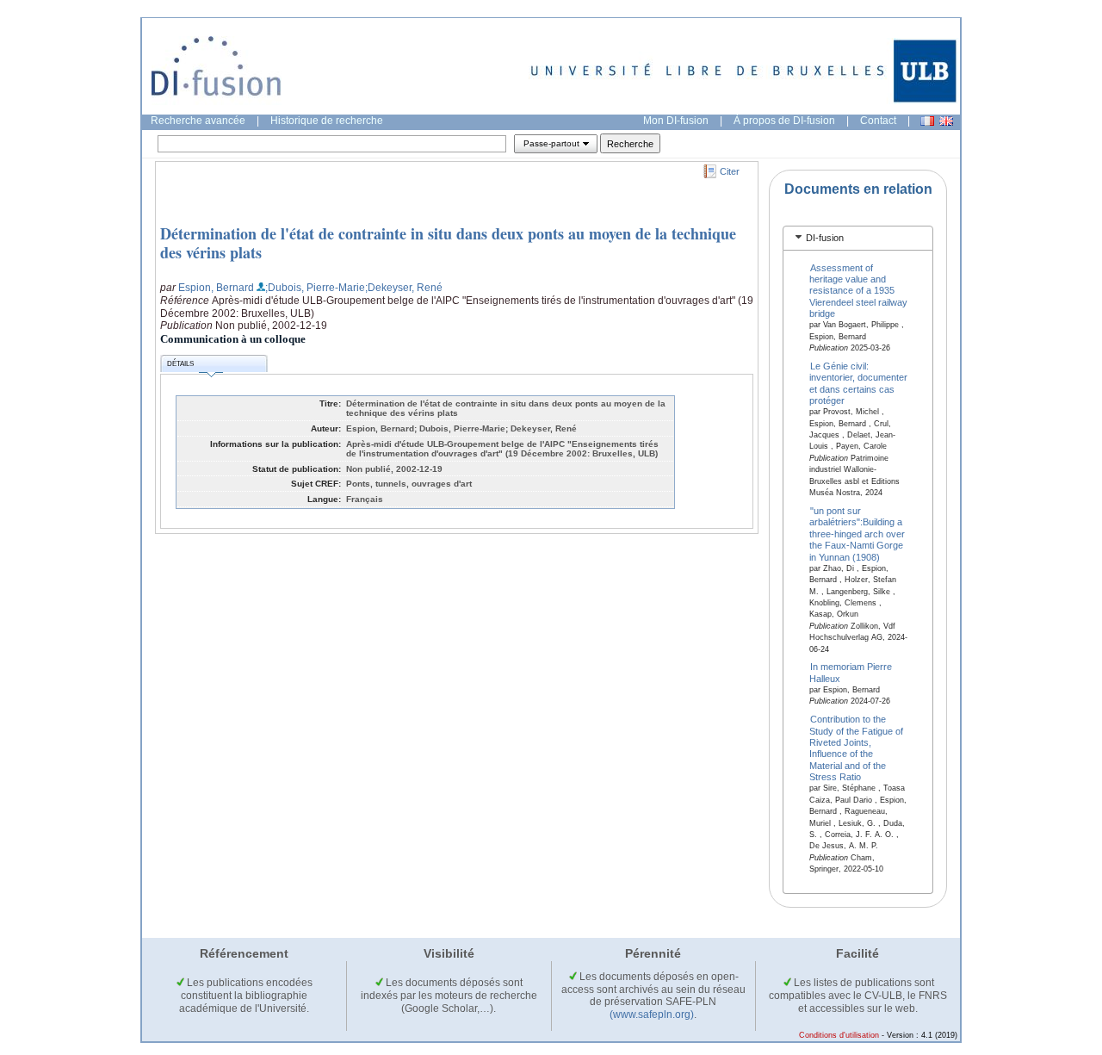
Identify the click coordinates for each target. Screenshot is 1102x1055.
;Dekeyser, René (404, 288)
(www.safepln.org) (652, 1014)
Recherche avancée (198, 121)
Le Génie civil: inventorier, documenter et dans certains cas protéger (858, 383)
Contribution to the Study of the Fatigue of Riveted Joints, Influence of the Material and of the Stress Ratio (856, 748)
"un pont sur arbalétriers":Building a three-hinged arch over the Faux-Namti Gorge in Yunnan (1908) (857, 534)
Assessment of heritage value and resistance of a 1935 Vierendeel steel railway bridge (858, 290)
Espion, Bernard (216, 288)
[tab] (858, 238)
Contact (878, 121)
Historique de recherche (326, 121)
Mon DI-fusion (676, 121)
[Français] (927, 121)
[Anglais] (946, 121)
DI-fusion (825, 238)
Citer (730, 171)
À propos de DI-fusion (784, 121)
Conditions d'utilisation (839, 1035)
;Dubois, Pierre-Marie (315, 288)
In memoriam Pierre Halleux (851, 672)
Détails (180, 364)
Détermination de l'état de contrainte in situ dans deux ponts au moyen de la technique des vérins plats (448, 243)
